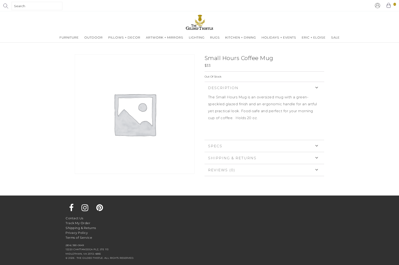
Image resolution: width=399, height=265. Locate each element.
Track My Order (78, 223)
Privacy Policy (77, 233)
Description (223, 88)
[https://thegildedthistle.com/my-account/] (378, 5)
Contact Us (74, 218)
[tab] (264, 111)
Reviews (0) (221, 170)
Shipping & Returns (232, 158)
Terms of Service (79, 237)
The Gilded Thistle (199, 22)
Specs (215, 146)
